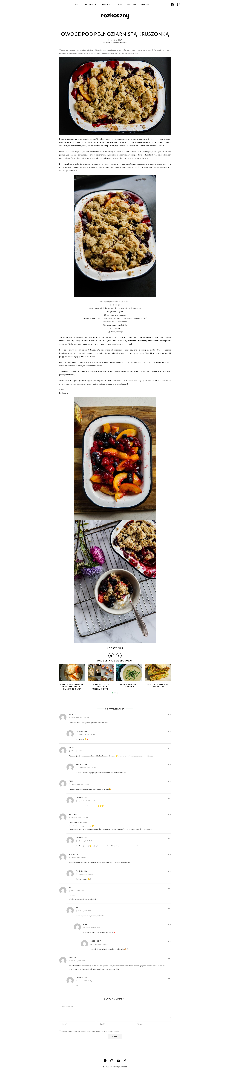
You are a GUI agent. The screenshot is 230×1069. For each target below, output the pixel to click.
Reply (169, 715)
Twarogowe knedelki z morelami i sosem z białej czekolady (72, 686)
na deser (107, 42)
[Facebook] (172, 4)
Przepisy (89, 4)
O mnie (119, 4)
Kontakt (131, 4)
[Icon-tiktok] (125, 1061)
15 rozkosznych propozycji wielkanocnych (100, 686)
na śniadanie (121, 42)
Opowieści (106, 4)
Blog (77, 4)
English (145, 4)
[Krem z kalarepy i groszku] (129, 672)
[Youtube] (118, 1061)
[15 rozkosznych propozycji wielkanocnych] (101, 672)
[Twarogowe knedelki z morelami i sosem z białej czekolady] (72, 672)
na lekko (114, 42)
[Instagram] (178, 4)
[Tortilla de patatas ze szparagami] (158, 672)
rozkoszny (115, 15)
